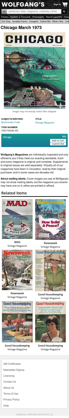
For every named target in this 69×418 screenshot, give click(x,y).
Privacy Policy (11, 399)
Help (6, 405)
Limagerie (33, 21)
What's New (57, 21)
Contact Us (9, 381)
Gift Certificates (12, 364)
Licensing (8, 375)
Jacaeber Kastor (19, 21)
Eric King (6, 21)
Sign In (57, 4)
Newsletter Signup (13, 370)
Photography (38, 17)
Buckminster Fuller (10, 122)
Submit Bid (45, 21)
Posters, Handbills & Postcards (15, 17)
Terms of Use (10, 393)
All (4, 11)
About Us (8, 387)
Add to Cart (58, 140)
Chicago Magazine (44, 122)
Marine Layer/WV (54, 17)
